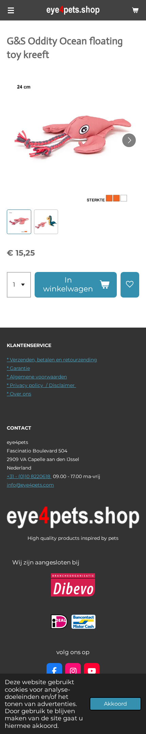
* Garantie (18, 368)
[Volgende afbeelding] (129, 140)
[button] (19, 222)
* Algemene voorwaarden (37, 376)
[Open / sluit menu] (10, 10)
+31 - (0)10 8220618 (29, 476)
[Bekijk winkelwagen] (135, 10)
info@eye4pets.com (30, 485)
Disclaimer (62, 385)
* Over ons (19, 394)
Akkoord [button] (115, 704)
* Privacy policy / (28, 385)
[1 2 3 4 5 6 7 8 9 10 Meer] (19, 285)
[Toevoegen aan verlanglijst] (130, 285)
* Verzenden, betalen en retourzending (52, 359)
